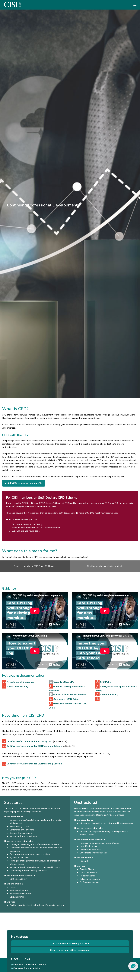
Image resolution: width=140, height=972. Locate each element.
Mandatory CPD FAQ (17, 686)
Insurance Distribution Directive (29, 964)
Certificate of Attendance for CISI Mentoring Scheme (34, 746)
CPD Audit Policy (109, 694)
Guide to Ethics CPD (63, 681)
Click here (17, 524)
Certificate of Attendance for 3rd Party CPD (29, 741)
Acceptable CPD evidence (20, 681)
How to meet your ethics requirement (70, 950)
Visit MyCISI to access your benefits (23, 483)
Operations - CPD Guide (66, 699)
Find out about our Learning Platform (70, 943)
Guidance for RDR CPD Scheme (69, 694)
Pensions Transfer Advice (26, 968)
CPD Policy (106, 681)
